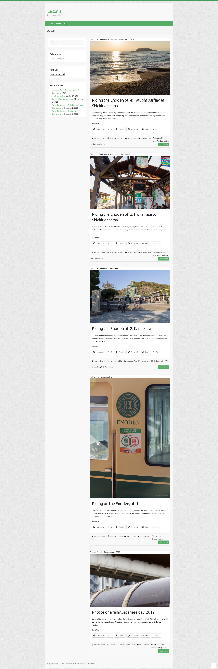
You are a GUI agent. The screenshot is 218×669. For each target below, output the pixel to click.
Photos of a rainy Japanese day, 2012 (123, 612)
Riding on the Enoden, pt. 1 (115, 503)
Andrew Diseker (99, 138)
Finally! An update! (58, 96)
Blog (65, 23)
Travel (135, 138)
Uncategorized (144, 361)
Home (51, 23)
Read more (163, 144)
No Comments (146, 138)
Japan (130, 138)
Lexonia (54, 11)
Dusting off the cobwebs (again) (63, 99)
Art (128, 361)
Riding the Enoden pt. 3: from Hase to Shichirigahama (124, 217)
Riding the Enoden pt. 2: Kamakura (121, 328)
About (58, 23)
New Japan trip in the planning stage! (65, 90)
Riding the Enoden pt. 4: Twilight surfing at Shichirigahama (128, 103)
